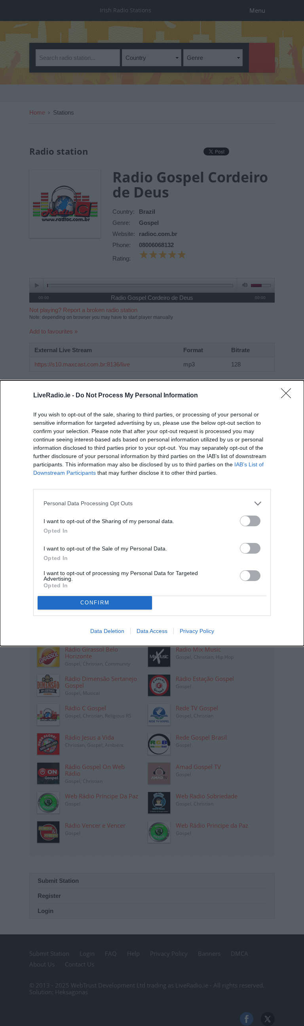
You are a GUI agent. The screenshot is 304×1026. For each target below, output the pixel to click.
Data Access (152, 631)
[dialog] (152, 513)
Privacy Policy (197, 631)
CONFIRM (95, 603)
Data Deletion (107, 631)
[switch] (250, 521)
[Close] (288, 395)
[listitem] (152, 503)
